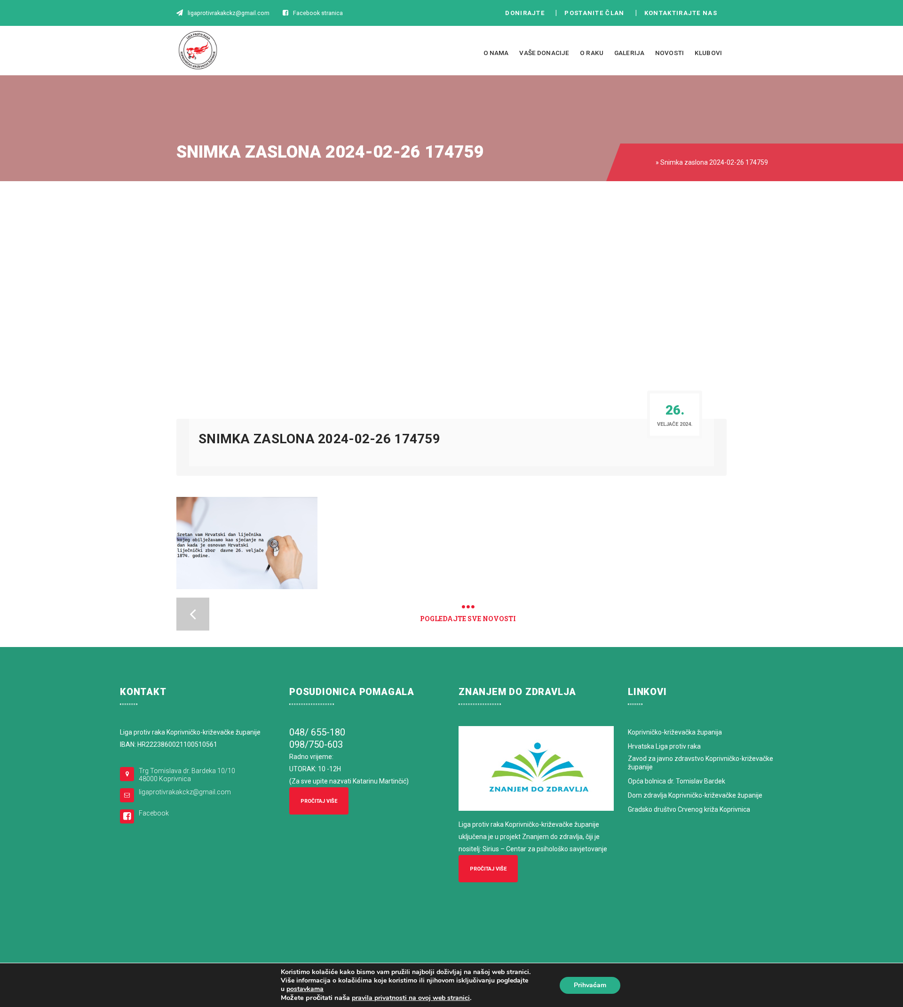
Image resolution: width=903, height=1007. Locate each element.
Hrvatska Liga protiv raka (664, 746)
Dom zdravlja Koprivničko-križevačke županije (695, 795)
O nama (496, 52)
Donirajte (525, 12)
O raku (591, 52)
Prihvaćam (590, 985)
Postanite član (597, 12)
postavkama (305, 989)
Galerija (629, 52)
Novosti (669, 52)
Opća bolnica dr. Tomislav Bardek (676, 781)
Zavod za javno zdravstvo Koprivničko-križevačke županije (700, 763)
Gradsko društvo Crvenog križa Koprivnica (689, 809)
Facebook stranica (318, 12)
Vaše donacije (544, 52)
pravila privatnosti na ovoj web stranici (411, 997)
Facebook (154, 813)
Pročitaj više (319, 801)
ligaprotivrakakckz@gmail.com (185, 792)
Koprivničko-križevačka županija (675, 732)
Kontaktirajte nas (683, 12)
